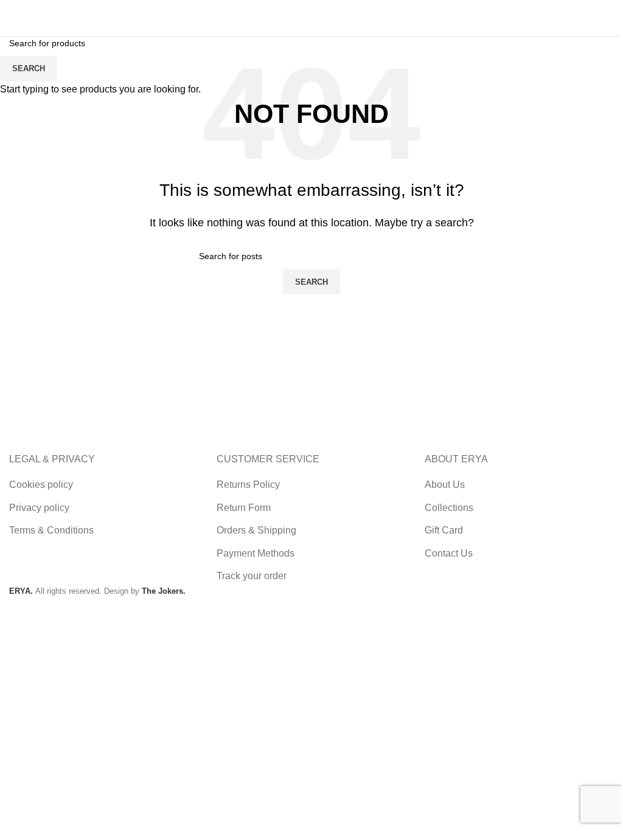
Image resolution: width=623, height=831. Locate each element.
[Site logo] (39, 17)
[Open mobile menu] (602, 18)
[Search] (489, 18)
